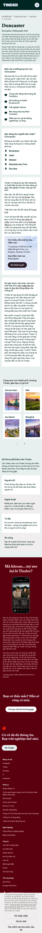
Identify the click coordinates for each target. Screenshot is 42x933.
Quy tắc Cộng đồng (20, 288)
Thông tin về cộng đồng (11, 817)
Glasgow (12, 159)
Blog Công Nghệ (9, 835)
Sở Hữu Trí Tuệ (8, 806)
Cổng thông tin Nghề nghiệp (13, 831)
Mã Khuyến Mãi (8, 864)
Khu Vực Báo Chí (9, 856)
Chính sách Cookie (10, 802)
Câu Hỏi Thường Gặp (10, 845)
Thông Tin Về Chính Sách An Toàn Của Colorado (21, 813)
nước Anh (33, 16)
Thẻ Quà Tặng (8, 871)
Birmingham (14, 151)
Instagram (6, 763)
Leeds (11, 155)
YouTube (6, 771)
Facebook (6, 778)
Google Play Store (9, 885)
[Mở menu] (37, 5)
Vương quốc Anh (20, 16)
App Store (6, 882)
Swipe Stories (8, 853)
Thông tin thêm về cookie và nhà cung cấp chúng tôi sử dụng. (20, 906)
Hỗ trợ (5, 868)
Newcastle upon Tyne (18, 164)
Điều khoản (7, 798)
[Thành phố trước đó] (17, 444)
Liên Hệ (5, 860)
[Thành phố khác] (24, 444)
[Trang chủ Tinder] (10, 5)
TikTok (5, 767)
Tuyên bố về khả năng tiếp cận (14, 821)
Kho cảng (13, 168)
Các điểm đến (6, 16)
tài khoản (26, 197)
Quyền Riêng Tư (9, 788)
